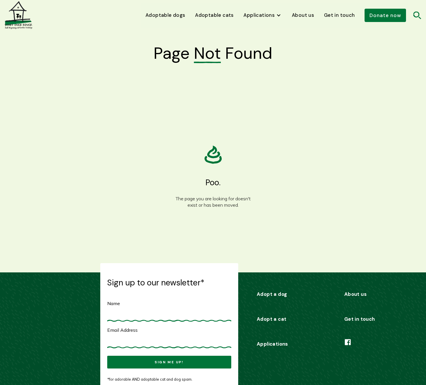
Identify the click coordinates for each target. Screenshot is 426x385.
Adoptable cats (214, 15)
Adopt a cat (271, 319)
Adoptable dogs (165, 15)
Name (113, 303)
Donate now (385, 15)
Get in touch (339, 15)
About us (303, 15)
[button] (263, 15)
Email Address (122, 330)
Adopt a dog (272, 294)
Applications (272, 344)
